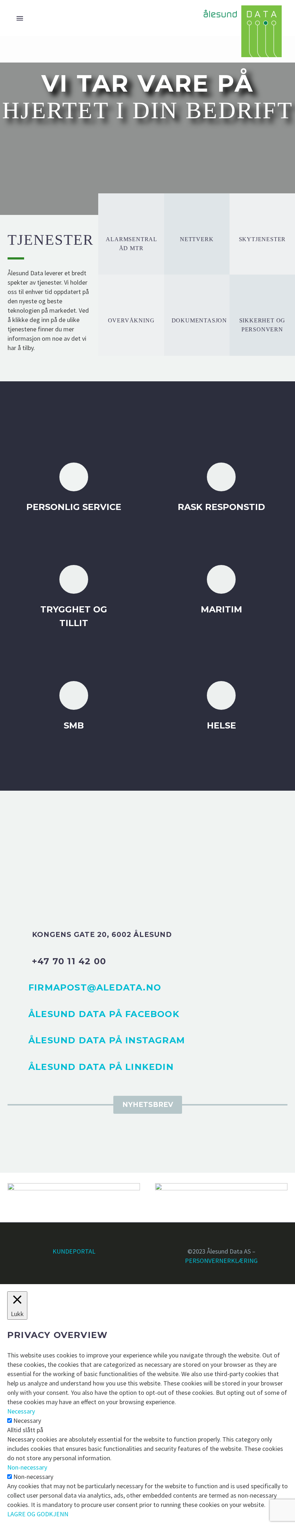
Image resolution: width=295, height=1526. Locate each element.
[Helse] (221, 706)
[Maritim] (221, 590)
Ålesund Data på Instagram (106, 1040)
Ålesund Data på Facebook (104, 1014)
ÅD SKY (111, 67)
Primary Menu (19, 18)
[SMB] (74, 706)
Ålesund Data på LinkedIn (101, 1067)
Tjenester (69, 67)
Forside (26, 67)
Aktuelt (193, 67)
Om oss (232, 67)
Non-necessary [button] (27, 1467)
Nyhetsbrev (147, 1104)
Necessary (27, 1420)
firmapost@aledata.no (94, 987)
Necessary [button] (21, 1411)
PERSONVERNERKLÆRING (221, 1260)
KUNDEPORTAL (74, 1251)
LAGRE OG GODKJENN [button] (37, 1514)
